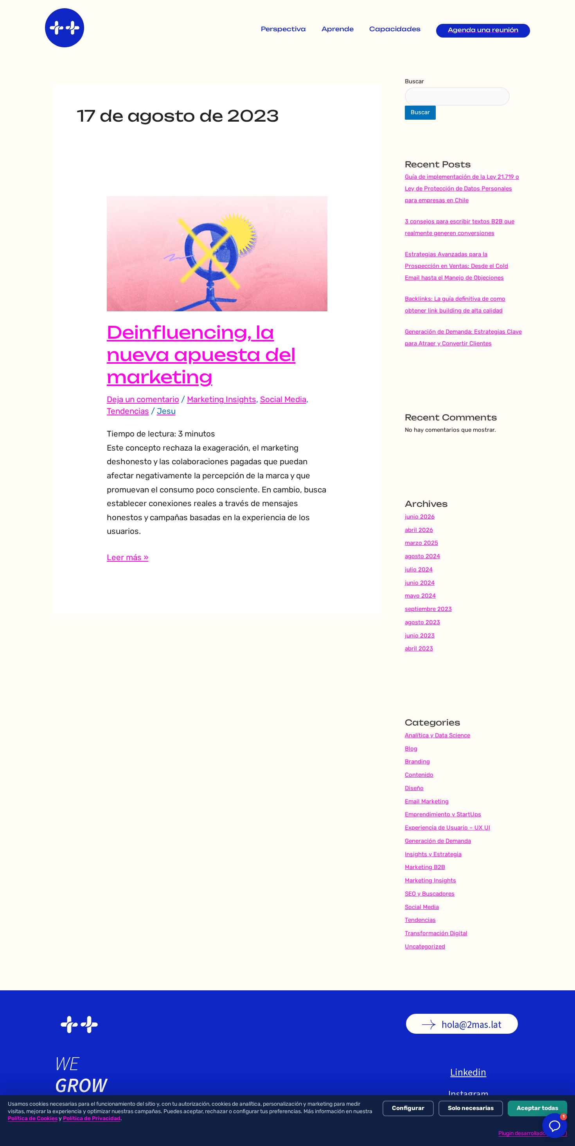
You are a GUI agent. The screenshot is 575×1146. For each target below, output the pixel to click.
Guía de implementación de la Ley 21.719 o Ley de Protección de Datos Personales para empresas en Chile (462, 188)
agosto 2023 (422, 622)
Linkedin (464, 1072)
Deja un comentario (143, 399)
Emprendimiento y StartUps (443, 814)
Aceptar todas (537, 1108)
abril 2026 (419, 529)
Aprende (338, 30)
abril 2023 (419, 648)
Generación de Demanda (438, 840)
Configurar (408, 1108)
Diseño (414, 788)
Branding (417, 761)
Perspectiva (283, 30)
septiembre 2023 (428, 609)
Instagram (464, 1094)
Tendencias (128, 411)
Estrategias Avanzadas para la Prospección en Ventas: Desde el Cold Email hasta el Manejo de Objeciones (456, 266)
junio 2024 (420, 582)
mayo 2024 (420, 595)
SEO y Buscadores (430, 893)
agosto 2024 (422, 556)
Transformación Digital (436, 933)
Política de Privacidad (91, 1118)
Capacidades (394, 30)
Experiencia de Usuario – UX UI (447, 827)
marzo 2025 (421, 542)
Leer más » (128, 556)
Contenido (419, 774)
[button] (554, 1125)
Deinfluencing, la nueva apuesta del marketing (201, 357)
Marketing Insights (221, 399)
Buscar (414, 81)
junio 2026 (420, 516)
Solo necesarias (471, 1108)
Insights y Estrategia (433, 854)
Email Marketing (427, 801)
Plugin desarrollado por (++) (532, 1133)
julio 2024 (419, 569)
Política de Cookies (33, 1118)
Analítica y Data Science (437, 735)
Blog (411, 748)
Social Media (283, 399)
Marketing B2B (425, 867)
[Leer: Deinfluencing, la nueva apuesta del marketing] (217, 253)
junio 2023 (420, 635)
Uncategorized (425, 946)
